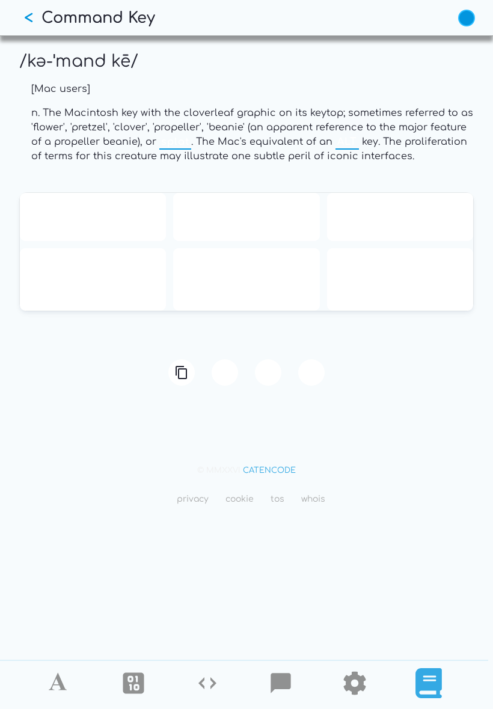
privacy (193, 499)
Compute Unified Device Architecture (246, 279)
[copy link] (181, 372)
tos (277, 499)
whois (313, 499)
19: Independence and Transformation (400, 217)
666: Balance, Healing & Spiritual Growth (93, 279)
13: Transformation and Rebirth (93, 217)
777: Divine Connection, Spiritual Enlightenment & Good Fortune (400, 279)
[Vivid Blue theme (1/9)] (466, 18)
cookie (239, 499)
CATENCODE (269, 470)
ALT (347, 141)
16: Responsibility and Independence (246, 217)
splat (175, 141)
